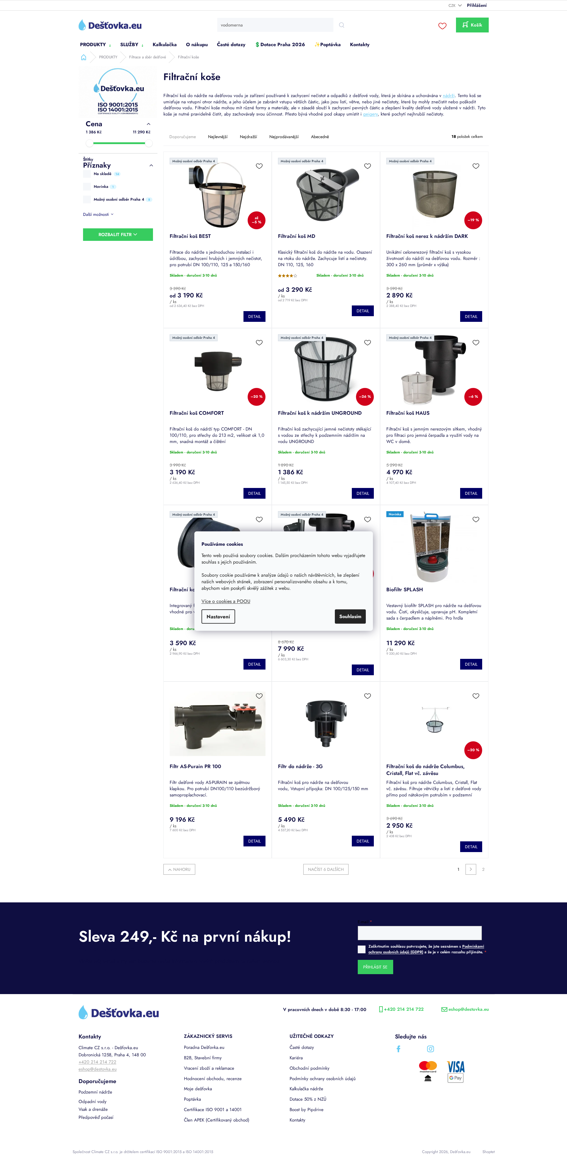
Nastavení (218, 616)
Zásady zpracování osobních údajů (341, 644)
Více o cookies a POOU (226, 601)
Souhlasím (350, 616)
